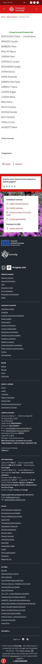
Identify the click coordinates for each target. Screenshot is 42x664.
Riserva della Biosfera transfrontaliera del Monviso (18, 603)
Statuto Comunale (7, 536)
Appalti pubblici (6, 319)
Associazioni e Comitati (9, 407)
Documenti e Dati (7, 288)
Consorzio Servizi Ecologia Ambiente (13, 597)
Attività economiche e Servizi (11, 404)
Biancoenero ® (15, 656)
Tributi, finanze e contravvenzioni (12, 348)
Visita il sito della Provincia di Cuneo (13, 610)
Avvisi (3, 373)
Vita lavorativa (6, 355)
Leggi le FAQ (5, 519)
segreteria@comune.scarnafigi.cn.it (17, 430)
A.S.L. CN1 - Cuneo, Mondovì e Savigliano (15, 593)
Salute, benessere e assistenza (11, 345)
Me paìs (3, 369)
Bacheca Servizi (6, 533)
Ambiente (4, 312)
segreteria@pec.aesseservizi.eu (14, 499)
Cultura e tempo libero (8, 329)
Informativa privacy (7, 539)
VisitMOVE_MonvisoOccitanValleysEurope (15, 600)
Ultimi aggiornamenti (8, 552)
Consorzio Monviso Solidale (10, 587)
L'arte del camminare (8, 620)
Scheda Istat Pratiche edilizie (11, 613)
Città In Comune (24, 650)
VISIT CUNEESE (6, 577)
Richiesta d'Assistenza (8, 529)
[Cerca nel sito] (36, 9)
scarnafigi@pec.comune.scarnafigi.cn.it (19, 428)
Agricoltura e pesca (7, 309)
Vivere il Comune (12, 17)
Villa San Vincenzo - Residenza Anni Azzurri (16, 583)
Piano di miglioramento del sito (11, 516)
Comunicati (5, 376)
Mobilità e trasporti (7, 342)
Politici (3, 297)
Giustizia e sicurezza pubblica (10, 335)
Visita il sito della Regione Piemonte (13, 607)
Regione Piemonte (7, 2)
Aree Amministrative (8, 281)
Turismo (3, 352)
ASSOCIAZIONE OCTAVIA (10, 574)
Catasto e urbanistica (8, 325)
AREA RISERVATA (21, 661)
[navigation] (4, 9)
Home (3, 17)
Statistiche (5, 556)
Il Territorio (4, 394)
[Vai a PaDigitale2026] (13, 267)
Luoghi (3, 391)
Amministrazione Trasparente (11, 510)
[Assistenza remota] (32, 650)
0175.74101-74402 (11, 418)
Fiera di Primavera (7, 590)
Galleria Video (5, 401)
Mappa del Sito (6, 559)
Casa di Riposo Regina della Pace (12, 580)
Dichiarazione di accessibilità (10, 513)
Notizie (3, 366)
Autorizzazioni (6, 322)
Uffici (3, 284)
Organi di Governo (7, 278)
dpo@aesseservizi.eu (13, 497)
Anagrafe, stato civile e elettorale (12, 315)
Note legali (5, 542)
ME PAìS (4, 570)
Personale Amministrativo (10, 294)
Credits (3, 549)
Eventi (3, 387)
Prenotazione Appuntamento (11, 523)
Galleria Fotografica (7, 397)
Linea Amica (5, 623)
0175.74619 (8, 421)
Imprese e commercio (8, 338)
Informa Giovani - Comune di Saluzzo (13, 616)
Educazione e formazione (9, 332)
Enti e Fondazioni (7, 291)
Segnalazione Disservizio (9, 526)
